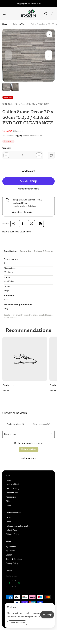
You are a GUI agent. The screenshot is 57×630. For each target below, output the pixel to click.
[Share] (13, 223)
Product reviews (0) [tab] (15, 424)
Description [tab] (26, 251)
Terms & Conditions (14, 559)
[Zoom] (49, 34)
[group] (6, 87)
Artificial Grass (12, 493)
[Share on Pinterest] (40, 223)
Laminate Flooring (13, 484)
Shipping (18, 135)
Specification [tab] (10, 251)
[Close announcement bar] (53, 3)
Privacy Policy (12, 563)
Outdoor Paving (12, 488)
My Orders (10, 550)
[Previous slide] (8, 55)
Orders (9, 517)
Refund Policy (12, 530)
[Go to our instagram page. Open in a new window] (18, 583)
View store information (22, 212)
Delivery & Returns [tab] (43, 251)
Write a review (28, 449)
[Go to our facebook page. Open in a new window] (9, 583)
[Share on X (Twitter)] (31, 223)
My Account (11, 546)
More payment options (28, 188)
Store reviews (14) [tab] (41, 424)
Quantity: (6, 148)
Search (9, 555)
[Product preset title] (24, 359)
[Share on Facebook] (22, 223)
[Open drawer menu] (4, 13)
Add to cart (28, 171)
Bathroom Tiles (19, 24)
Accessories (11, 497)
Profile (8, 522)
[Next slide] (48, 55)
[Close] (50, 607)
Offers (8, 501)
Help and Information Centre (18, 526)
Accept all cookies (17, 623)
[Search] (46, 14)
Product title (8, 385)
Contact (9, 505)
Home (4, 24)
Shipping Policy (12, 534)
